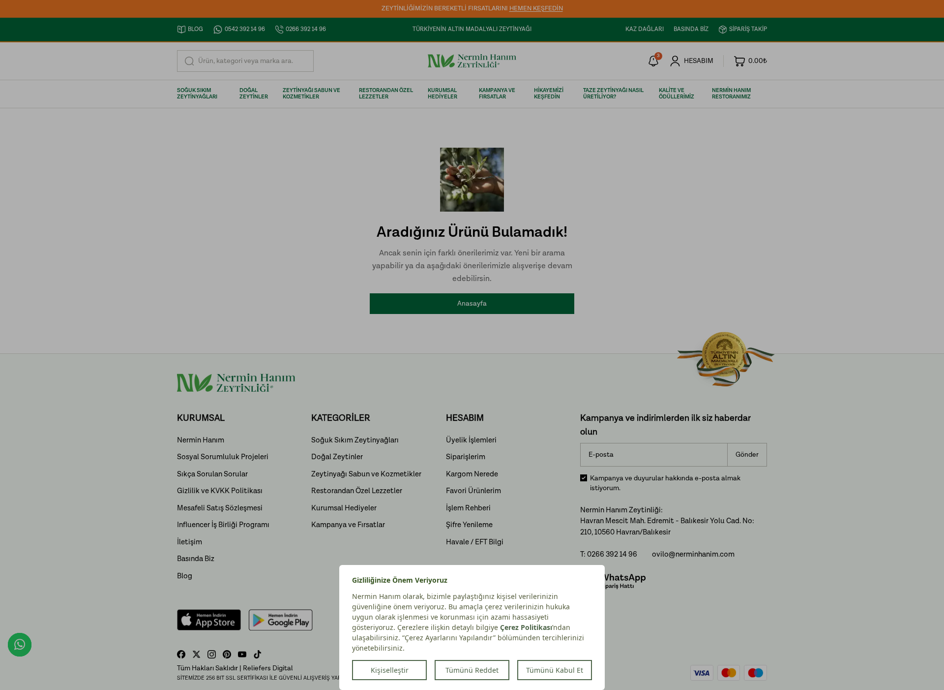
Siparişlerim (465, 457)
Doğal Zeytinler (337, 457)
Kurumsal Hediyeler (344, 508)
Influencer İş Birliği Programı (223, 525)
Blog (184, 576)
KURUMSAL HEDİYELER (442, 93)
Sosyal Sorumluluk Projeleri (222, 457)
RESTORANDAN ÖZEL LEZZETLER (386, 93)
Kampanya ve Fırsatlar (348, 525)
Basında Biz (195, 559)
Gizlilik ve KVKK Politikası (220, 491)
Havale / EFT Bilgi (474, 542)
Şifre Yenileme (469, 525)
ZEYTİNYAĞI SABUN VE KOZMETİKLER (311, 93)
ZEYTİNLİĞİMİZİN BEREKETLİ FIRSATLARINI (472, 8)
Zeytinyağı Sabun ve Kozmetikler (366, 474)
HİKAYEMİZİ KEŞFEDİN (548, 93)
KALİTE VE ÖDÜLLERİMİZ (676, 93)
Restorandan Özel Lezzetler (356, 491)
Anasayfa (472, 303)
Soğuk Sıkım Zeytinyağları (355, 440)
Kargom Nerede (472, 474)
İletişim (189, 542)
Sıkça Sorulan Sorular (212, 474)
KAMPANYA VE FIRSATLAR (497, 93)
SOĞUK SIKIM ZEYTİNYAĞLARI (197, 93)
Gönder (747, 454)
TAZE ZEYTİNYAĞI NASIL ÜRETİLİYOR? (613, 93)
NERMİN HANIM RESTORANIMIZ (731, 93)
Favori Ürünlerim (473, 491)
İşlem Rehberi (468, 508)
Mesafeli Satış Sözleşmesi (220, 508)
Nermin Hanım (200, 440)
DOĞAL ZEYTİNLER (253, 93)
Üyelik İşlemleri (471, 440)
